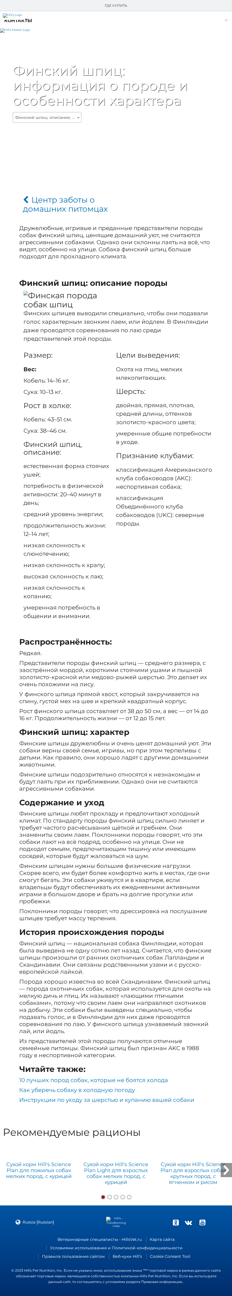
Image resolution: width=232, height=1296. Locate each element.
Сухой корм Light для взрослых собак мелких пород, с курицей (115, 1173)
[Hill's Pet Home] (15, 30)
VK (188, 1222)
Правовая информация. (162, 1282)
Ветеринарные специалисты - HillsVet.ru (99, 1239)
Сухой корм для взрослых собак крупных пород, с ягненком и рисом (193, 1173)
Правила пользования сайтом (73, 1256)
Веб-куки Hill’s (127, 1256)
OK (175, 1222)
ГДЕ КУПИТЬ (116, 5)
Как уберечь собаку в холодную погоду (77, 1090)
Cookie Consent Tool (170, 1256)
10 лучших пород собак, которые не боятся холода (93, 1080)
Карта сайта (162, 1239)
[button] (18, 20)
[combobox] (47, 117)
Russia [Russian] (38, 1222)
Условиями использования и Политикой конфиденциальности (116, 1247)
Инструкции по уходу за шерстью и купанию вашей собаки (106, 1100)
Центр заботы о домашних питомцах (65, 204)
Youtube (202, 1222)
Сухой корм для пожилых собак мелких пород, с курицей (39, 1170)
